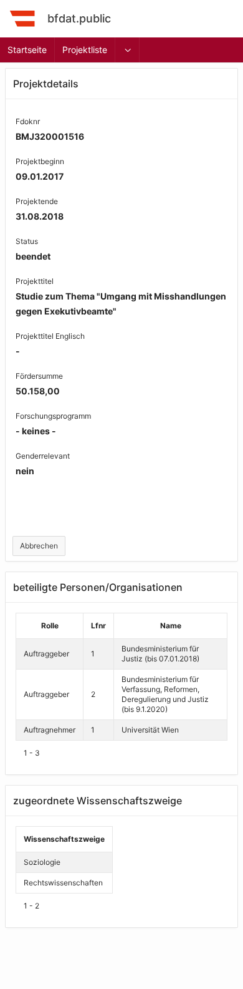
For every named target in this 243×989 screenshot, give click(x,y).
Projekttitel (35, 281)
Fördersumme (39, 376)
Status (27, 241)
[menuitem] (127, 49)
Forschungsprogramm (53, 416)
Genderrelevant (43, 455)
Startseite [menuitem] (27, 49)
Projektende (37, 201)
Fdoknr (28, 121)
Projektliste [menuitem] (84, 49)
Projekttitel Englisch (50, 336)
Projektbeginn (40, 161)
